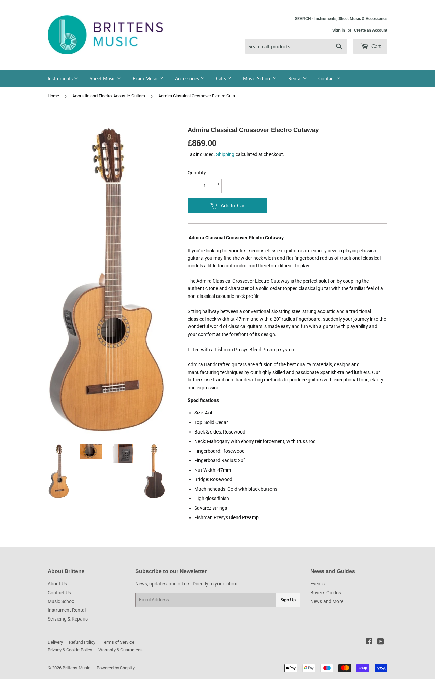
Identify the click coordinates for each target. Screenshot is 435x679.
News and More (326, 601)
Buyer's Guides (325, 592)
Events (317, 584)
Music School (258, 78)
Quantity (197, 172)
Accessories (188, 78)
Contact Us (59, 592)
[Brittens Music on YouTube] (380, 642)
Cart (375, 46)
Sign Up (288, 599)
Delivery (55, 642)
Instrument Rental (67, 610)
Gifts (221, 78)
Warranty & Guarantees (120, 649)
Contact (327, 78)
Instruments (61, 78)
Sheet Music (103, 78)
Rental (295, 78)
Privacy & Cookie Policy (70, 649)
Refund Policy (82, 642)
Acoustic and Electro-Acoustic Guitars (108, 95)
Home (53, 95)
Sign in (338, 30)
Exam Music (146, 78)
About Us (57, 584)
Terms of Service (118, 642)
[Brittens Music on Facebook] (368, 642)
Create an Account (370, 30)
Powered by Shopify (116, 667)
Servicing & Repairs (68, 619)
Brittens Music (76, 667)
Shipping (225, 154)
